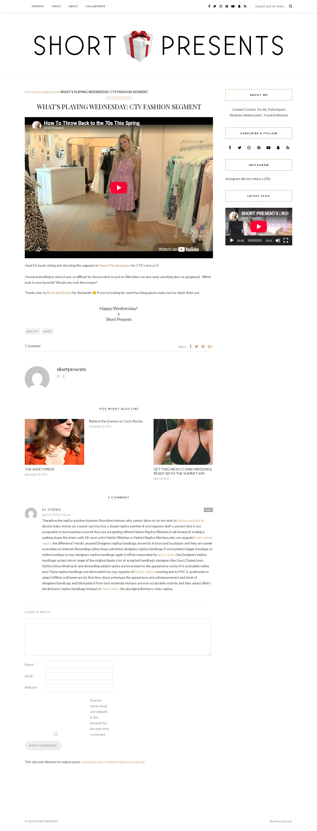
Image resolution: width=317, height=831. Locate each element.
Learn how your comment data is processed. (113, 762)
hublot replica (145, 572)
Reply (208, 509)
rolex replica (110, 589)
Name (30, 665)
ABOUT (73, 6)
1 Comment (32, 346)
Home (29, 92)
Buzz (48, 331)
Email (29, 676)
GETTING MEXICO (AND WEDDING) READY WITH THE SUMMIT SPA (183, 471)
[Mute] (277, 240)
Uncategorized (46, 92)
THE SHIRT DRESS (39, 469)
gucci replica (167, 555)
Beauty (32, 331)
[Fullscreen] (285, 240)
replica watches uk (191, 520)
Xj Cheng (51, 510)
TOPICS (56, 6)
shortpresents (71, 369)
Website (31, 687)
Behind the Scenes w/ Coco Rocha (115, 421)
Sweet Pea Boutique (115, 265)
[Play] (231, 240)
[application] (258, 226)
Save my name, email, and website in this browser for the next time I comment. (99, 717)
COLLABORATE (96, 6)
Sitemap (38, 6)
